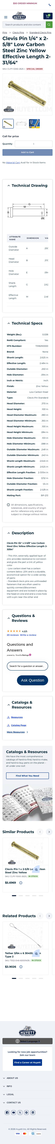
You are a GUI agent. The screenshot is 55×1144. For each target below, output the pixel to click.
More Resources (16, 732)
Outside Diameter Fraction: (22, 484)
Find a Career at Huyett (27, 1062)
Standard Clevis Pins (40, 32)
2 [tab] (20, 895)
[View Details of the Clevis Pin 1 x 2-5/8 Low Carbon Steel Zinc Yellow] (25, 851)
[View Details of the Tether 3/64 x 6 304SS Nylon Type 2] (25, 935)
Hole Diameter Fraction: (20, 478)
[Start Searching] (49, 24)
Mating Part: (14, 495)
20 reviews (13, 635)
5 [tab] (41, 895)
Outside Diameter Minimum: (23, 455)
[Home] (19, 16)
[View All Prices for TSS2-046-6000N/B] (21, 967)
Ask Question (32, 680)
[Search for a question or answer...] (27, 666)
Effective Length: (16, 363)
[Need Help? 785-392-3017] (50, 5)
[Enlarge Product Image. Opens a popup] (36, 869)
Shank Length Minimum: (21, 466)
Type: (10, 397)
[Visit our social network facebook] (7, 1112)
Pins (4, 32)
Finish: (10, 386)
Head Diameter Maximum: (22, 415)
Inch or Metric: (15, 380)
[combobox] (27, 24)
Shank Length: (15, 357)
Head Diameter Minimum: (21, 420)
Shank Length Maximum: (21, 461)
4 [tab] (34, 895)
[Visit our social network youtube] (13, 1112)
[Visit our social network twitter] (20, 1112)
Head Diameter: (16, 403)
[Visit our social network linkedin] (33, 1112)
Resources (17, 717)
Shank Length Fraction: (20, 489)
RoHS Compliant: (16, 340)
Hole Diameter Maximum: (21, 438)
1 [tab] (14, 895)
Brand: (10, 351)
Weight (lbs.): (14, 334)
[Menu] (5, 17)
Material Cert (13, 162)
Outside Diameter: (17, 369)
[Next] (49, 832)
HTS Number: (14, 346)
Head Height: (14, 409)
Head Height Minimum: (20, 432)
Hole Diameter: (15, 374)
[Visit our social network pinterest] (26, 1112)
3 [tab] (27, 895)
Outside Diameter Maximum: (23, 449)
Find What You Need (27, 775)
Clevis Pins (18, 32)
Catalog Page (18, 725)
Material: (12, 392)
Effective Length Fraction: (21, 472)
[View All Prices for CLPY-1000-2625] (21, 883)
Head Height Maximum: (20, 426)
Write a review (28, 635)
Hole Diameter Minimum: (21, 443)
